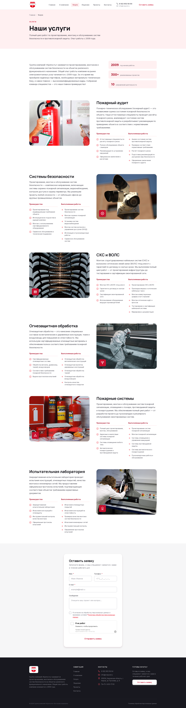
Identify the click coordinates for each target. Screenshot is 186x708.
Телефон (98, 574)
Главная (52, 5)
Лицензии (85, 5)
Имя (71, 574)
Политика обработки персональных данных (142, 703)
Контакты (108, 5)
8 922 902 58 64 (107, 671)
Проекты (96, 5)
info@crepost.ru (107, 675)
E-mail (72, 585)
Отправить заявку (93, 638)
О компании (64, 5)
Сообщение (73, 596)
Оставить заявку (146, 5)
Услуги (75, 5)
